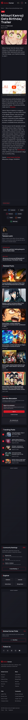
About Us (3, 674)
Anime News (8, 584)
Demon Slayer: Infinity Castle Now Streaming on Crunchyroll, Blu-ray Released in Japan (13, 325)
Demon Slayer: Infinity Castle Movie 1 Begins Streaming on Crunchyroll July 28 (13, 345)
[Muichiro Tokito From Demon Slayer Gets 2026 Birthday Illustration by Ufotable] (14, 295)
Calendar (20, 579)
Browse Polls (4, 696)
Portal (2, 710)
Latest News (18, 674)
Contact (3, 676)
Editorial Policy (4, 679)
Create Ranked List (19, 696)
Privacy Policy (4, 681)
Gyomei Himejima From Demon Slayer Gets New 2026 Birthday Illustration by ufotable (13, 283)
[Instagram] (11, 650)
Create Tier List (18, 698)
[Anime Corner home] (8, 3)
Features (17, 686)
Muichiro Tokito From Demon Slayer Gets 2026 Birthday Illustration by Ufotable (13, 303)
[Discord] (19, 650)
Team (2, 686)
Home (2, 8)
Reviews (17, 681)
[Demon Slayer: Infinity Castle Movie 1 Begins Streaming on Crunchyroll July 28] (14, 336)
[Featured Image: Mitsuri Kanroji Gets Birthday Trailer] (14, 37)
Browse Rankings (19, 694)
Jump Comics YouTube (13, 157)
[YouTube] (15, 650)
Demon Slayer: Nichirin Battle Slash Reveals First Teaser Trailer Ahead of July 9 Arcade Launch (13, 366)
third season (21, 149)
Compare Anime (4, 701)
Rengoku (12, 107)
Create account (14, 414)
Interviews (17, 683)
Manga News (20, 584)
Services (3, 683)
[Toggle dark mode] (18, 3)
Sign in (14, 411)
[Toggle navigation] (25, 3)
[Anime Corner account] (22, 3)
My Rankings (18, 701)
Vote (25, 631)
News (3, 11)
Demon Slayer (6, 203)
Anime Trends (4, 698)
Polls (6, 710)
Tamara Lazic (9, 25)
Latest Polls (3, 694)
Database (8, 579)
